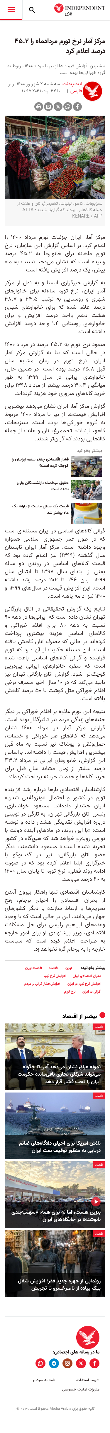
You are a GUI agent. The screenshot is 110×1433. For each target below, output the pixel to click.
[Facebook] (77, 106)
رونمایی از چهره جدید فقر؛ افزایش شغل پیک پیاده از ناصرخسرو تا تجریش (59, 1284)
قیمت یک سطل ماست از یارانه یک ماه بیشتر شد (40, 509)
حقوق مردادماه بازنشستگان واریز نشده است (43, 486)
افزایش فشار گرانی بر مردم (42, 983)
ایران (68, 968)
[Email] (48, 106)
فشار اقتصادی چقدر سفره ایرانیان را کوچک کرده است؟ (40, 462)
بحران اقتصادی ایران (87, 976)
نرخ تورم (69, 991)
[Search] (32, 10)
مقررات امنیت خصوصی (80, 1389)
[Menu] (11, 10)
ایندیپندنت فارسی (72, 87)
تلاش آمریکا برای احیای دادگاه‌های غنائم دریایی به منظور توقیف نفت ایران (60, 1147)
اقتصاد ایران (33, 968)
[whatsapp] (40, 1363)
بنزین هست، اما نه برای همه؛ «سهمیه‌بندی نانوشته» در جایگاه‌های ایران (56, 1216)
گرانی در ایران (91, 991)
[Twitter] (58, 106)
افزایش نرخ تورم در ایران (84, 983)
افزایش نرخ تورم (55, 976)
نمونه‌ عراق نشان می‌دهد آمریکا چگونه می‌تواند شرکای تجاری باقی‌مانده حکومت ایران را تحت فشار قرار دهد (59, 1074)
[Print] (38, 106)
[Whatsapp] (67, 106)
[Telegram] (54, 1363)
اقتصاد (53, 968)
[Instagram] (67, 1363)
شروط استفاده (87, 1380)
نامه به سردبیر (44, 1380)
